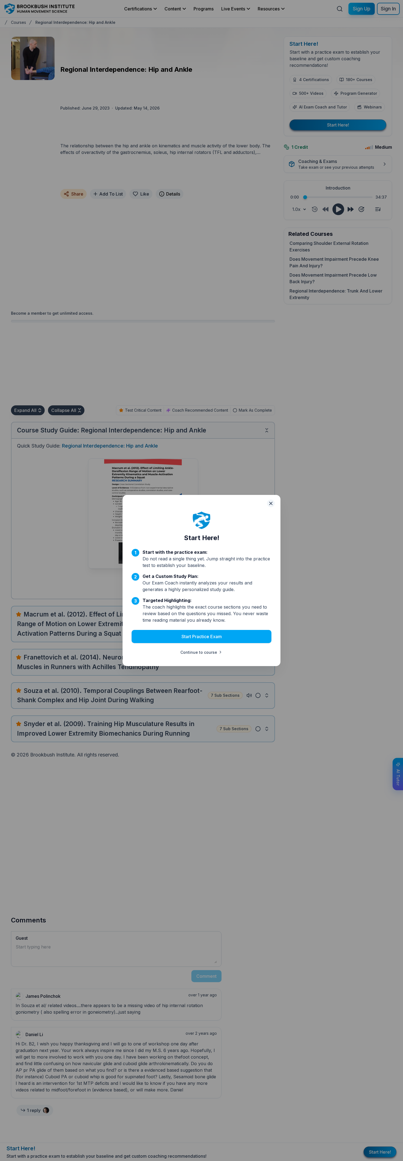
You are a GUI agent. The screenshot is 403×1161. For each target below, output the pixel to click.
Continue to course (198, 652)
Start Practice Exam (201, 636)
